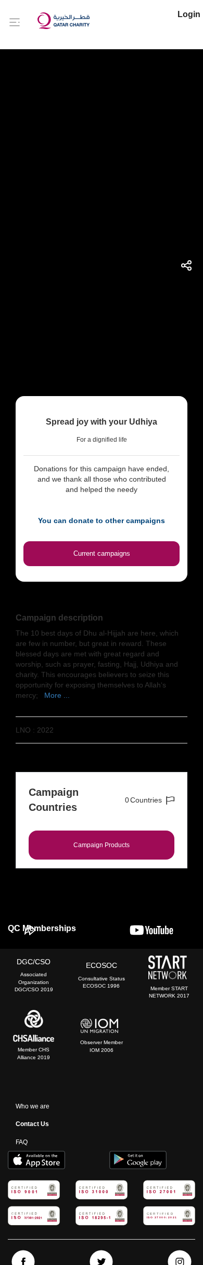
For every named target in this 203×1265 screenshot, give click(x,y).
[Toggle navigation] (14, 22)
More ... (57, 695)
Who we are (32, 1106)
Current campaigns (101, 553)
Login (188, 14)
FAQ (22, 1142)
